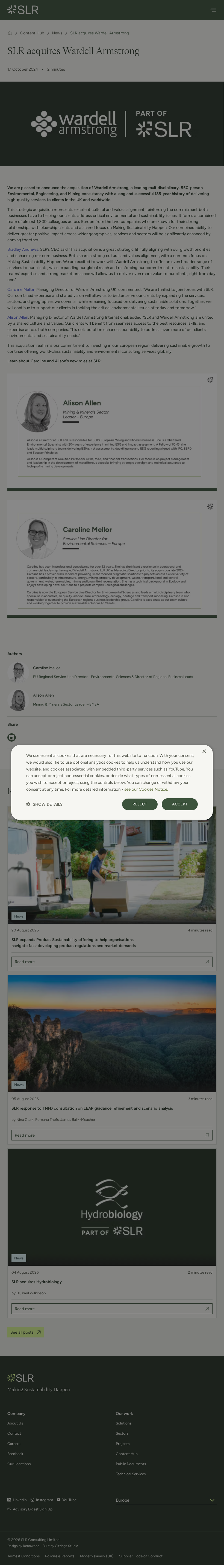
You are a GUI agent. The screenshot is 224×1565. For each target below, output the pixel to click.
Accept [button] (179, 804)
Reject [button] (139, 804)
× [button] (204, 751)
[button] (44, 804)
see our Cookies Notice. (146, 789)
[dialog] (112, 782)
